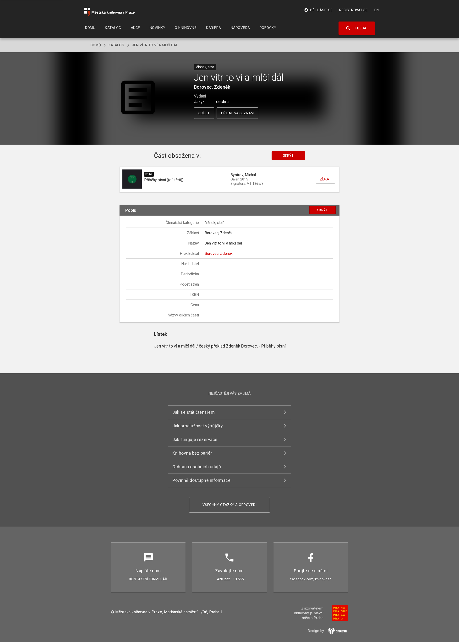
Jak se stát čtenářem (193, 412)
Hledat (356, 28)
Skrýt (288, 156)
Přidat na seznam (237, 113)
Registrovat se (353, 10)
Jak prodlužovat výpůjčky (197, 425)
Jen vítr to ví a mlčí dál (155, 45)
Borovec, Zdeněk (212, 87)
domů (95, 45)
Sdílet (204, 113)
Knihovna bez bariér (192, 453)
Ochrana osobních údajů (196, 466)
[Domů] (109, 12)
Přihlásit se (318, 10)
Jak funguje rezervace (195, 439)
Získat (325, 179)
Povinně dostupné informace (201, 480)
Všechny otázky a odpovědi (229, 505)
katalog (116, 45)
